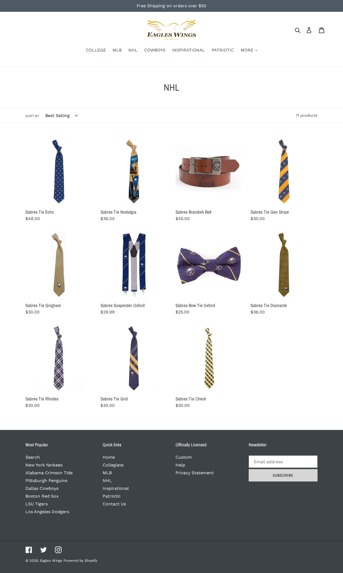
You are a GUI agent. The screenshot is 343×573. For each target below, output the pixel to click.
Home (109, 457)
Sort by (32, 116)
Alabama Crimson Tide (49, 472)
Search (32, 457)
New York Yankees (43, 465)
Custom (184, 457)
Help (180, 465)
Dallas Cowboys (41, 488)
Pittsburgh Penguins (46, 480)
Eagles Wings (51, 561)
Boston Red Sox (42, 496)
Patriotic (112, 496)
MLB (107, 472)
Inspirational (116, 488)
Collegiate (113, 465)
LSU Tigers (36, 503)
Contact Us (114, 503)
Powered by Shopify (80, 561)
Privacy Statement (195, 472)
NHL (107, 480)
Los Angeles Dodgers (47, 511)
